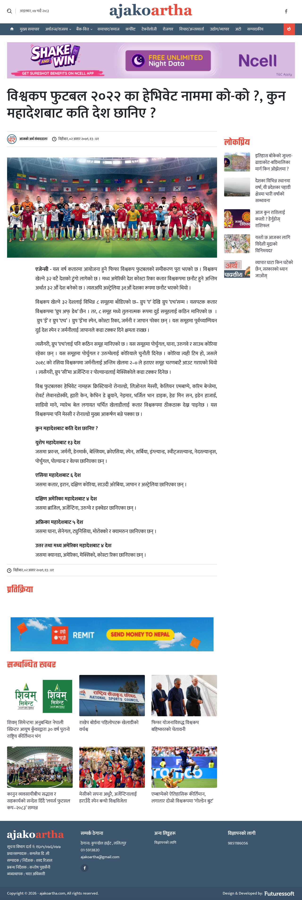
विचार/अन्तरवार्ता (191, 29)
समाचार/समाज (108, 29)
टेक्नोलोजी (149, 29)
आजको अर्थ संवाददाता (33, 139)
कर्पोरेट (130, 29)
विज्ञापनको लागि (165, 843)
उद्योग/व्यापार (219, 29)
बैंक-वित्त (82, 29)
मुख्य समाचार (29, 29)
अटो (238, 29)
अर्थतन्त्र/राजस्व (56, 29)
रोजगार (168, 29)
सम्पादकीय (255, 29)
